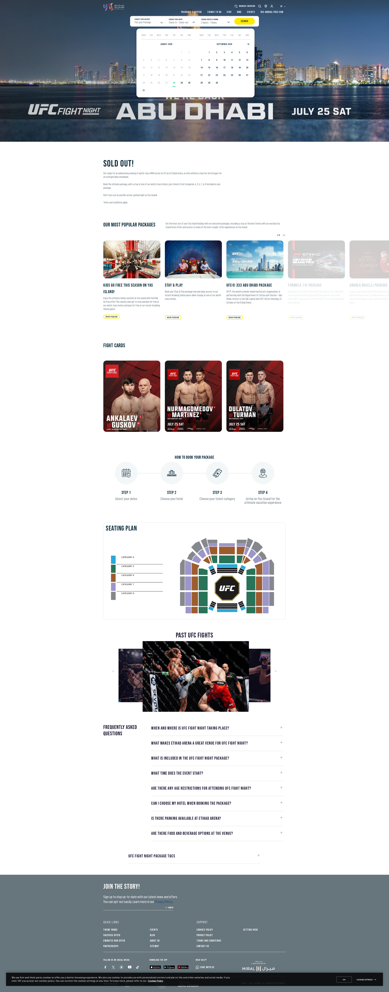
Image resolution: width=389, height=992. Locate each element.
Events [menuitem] (251, 12)
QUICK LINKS (111, 922)
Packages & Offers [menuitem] (191, 12)
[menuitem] (283, 6)
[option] (182, 52)
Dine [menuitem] (239, 12)
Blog (152, 935)
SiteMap (154, 946)
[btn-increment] (283, 235)
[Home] (261, 966)
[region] (194, 979)
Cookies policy (205, 929)
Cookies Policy (155, 980)
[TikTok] (137, 967)
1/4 (278, 235)
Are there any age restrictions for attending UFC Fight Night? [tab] (201, 788)
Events (154, 929)
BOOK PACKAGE (112, 316)
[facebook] (105, 967)
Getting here (250, 929)
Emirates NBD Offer (114, 940)
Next (275, 671)
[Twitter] (113, 967)
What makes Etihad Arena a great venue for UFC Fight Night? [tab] (199, 743)
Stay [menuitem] (229, 12)
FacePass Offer (111, 935)
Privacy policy (205, 935)
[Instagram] (121, 967)
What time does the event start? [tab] (177, 773)
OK (344, 979)
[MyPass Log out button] (272, 6)
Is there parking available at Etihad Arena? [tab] (186, 818)
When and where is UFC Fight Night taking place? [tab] (190, 728)
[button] (259, 6)
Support (202, 922)
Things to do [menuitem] (214, 12)
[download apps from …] (155, 967)
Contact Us (203, 946)
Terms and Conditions (209, 940)
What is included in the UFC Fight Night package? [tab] (190, 758)
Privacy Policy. (164, 902)
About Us (155, 940)
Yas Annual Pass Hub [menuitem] (271, 12)
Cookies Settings (365, 979)
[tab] (191, 856)
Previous (114, 671)
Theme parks (110, 929)
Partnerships (111, 946)
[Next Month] (248, 44)
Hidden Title (158, 922)
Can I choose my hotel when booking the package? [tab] (191, 803)
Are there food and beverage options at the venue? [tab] (192, 833)
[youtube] (129, 967)
